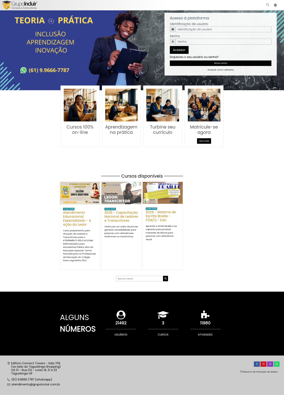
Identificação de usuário (189, 24)
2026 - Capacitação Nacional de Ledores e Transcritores (121, 216)
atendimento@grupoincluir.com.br (35, 384)
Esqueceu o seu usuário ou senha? (194, 57)
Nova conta (220, 63)
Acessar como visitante (221, 69)
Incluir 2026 (69, 209)
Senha (175, 36)
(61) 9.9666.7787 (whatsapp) (31, 380)
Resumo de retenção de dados (260, 371)
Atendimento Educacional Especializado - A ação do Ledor (77, 218)
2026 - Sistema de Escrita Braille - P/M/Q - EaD (161, 216)
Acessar (179, 50)
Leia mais (204, 140)
